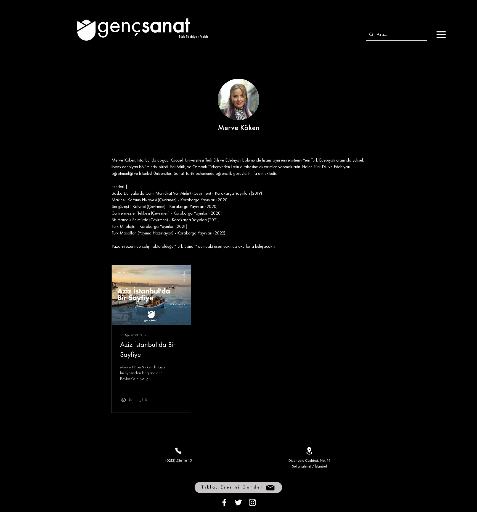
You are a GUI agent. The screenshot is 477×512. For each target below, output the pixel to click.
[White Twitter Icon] (238, 502)
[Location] (309, 451)
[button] (441, 34)
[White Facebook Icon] (224, 502)
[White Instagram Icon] (252, 502)
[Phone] (178, 451)
